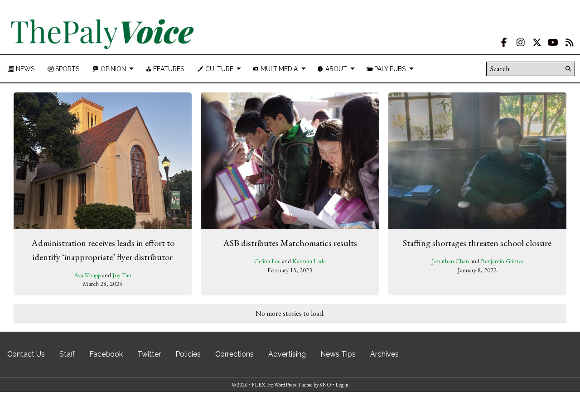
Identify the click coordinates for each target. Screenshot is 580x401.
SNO (325, 384)
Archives (384, 354)
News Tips (338, 354)
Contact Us (26, 354)
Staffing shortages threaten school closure (477, 243)
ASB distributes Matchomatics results (290, 243)
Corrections (234, 354)
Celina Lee (267, 261)
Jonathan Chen (450, 261)
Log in (341, 384)
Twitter (149, 354)
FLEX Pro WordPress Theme (282, 384)
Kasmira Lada (309, 261)
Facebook (106, 354)
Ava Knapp (87, 275)
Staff (67, 354)
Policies (188, 354)
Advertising (287, 354)
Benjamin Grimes (502, 261)
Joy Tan (121, 275)
